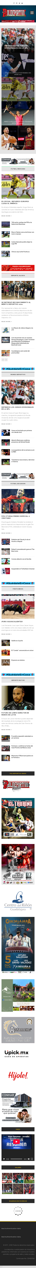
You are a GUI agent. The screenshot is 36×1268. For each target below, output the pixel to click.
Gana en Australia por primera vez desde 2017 (18, 73)
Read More (6, 216)
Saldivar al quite (17, 640)
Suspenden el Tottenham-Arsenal (22, 569)
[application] (18, 1147)
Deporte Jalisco (18, 275)
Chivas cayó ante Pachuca (20, 251)
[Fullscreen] (32, 1159)
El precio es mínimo (18, 660)
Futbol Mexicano (18, 169)
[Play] (4, 1159)
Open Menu (32, 13)
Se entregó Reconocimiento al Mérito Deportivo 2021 (16, 303)
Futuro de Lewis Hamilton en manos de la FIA (15, 714)
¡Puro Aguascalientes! (12, 622)
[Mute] (29, 1159)
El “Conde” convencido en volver (22, 650)
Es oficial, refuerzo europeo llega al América (18, 98)
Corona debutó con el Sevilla (21, 559)
